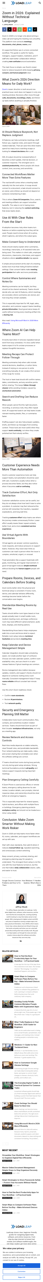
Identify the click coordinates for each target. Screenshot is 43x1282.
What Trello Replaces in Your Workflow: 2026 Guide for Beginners (26, 1024)
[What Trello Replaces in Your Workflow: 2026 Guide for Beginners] (7, 1024)
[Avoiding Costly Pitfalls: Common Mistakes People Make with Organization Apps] (7, 1004)
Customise (21, 1271)
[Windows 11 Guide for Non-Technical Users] (7, 1047)
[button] (3, 3)
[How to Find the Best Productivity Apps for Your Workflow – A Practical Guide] (7, 958)
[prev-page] (3, 1144)
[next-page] (7, 1144)
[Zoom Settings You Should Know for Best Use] (7, 1106)
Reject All (21, 1277)
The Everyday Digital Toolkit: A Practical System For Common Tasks (27, 1085)
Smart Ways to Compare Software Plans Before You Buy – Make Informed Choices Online (19, 1207)
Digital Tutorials (7, 1160)
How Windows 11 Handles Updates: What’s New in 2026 (31, 883)
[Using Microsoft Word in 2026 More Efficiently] (7, 1126)
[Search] (40, 3)
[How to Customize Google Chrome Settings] (7, 1065)
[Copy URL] (35, 29)
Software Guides (7, 961)
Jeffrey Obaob (8, 24)
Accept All (21, 1265)
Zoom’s (5, 89)
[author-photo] (21, 904)
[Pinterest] (14, 29)
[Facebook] (4, 29)
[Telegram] (30, 29)
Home (4, 8)
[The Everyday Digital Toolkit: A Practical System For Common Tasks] (7, 1085)
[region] (21, 1263)
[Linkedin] (21, 941)
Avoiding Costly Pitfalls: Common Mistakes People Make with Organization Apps (26, 1004)
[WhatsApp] (19, 29)
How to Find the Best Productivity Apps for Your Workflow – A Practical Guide (26, 958)
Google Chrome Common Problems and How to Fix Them (11, 883)
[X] (9, 29)
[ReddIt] (24, 29)
